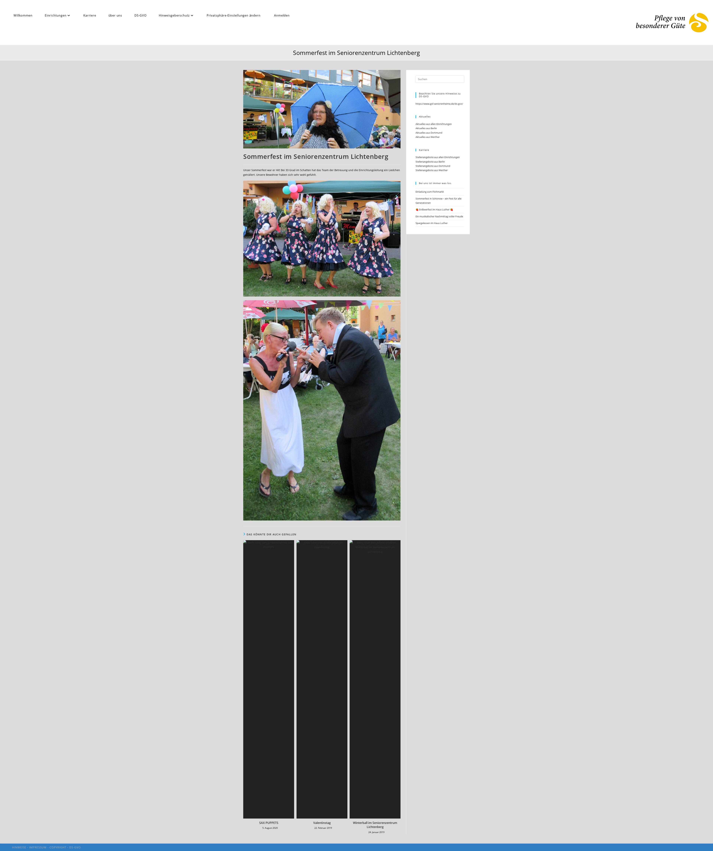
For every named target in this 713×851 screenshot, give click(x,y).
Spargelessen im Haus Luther (432, 223)
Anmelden (281, 15)
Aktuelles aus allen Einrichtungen (434, 124)
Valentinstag (322, 823)
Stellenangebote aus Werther (432, 170)
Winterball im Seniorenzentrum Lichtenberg (375, 825)
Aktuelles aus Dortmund (429, 132)
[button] (235, 15)
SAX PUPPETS (268, 823)
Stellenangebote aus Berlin (430, 161)
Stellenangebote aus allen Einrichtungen (438, 157)
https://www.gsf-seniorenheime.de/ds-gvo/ (439, 103)
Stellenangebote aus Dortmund (433, 166)
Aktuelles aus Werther (428, 137)
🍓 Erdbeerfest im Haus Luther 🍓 (434, 209)
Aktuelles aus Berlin (426, 128)
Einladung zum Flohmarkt (430, 191)
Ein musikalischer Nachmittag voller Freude (439, 216)
